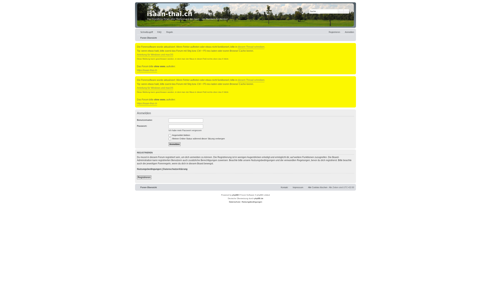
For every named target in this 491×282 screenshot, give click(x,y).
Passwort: (142, 126)
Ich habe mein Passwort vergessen (185, 130)
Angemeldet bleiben (181, 135)
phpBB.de (258, 198)
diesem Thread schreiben (251, 46)
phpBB (235, 195)
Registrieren (144, 177)
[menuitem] (157, 32)
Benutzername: (144, 120)
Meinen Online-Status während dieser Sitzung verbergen (198, 138)
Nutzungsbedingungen (149, 169)
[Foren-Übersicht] (245, 14)
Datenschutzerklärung (175, 169)
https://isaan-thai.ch (147, 70)
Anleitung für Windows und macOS (155, 54)
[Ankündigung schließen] (353, 45)
